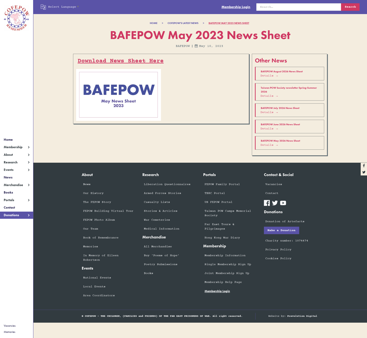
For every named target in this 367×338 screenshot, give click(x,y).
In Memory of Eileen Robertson (101, 258)
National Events (97, 278)
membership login (217, 291)
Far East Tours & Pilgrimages (219, 226)
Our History (93, 193)
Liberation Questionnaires (167, 184)
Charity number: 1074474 (286, 241)
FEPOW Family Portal (222, 184)
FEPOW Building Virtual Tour (108, 211)
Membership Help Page (223, 282)
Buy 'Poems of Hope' (161, 256)
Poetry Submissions (160, 264)
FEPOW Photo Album (99, 220)
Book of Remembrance (101, 238)
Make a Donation (281, 230)
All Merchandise (158, 247)
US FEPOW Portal (219, 202)
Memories (9, 332)
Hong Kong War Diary (222, 238)
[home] (16, 18)
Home (8, 140)
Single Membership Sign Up (228, 264)
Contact (9, 207)
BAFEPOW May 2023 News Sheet (229, 23)
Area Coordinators (99, 296)
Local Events (94, 287)
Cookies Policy (278, 259)
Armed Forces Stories (162, 193)
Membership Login (235, 7)
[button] (16, 147)
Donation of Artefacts (284, 221)
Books (8, 192)
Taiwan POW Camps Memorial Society (228, 213)
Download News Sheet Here (121, 61)
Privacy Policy (278, 250)
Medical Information (161, 229)
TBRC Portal (215, 193)
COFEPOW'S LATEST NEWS (183, 23)
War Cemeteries (157, 220)
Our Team (90, 229)
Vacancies (9, 326)
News (8, 177)
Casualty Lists (157, 202)
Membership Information (225, 256)
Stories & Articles (160, 211)
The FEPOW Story (97, 202)
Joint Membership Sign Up (227, 273)
